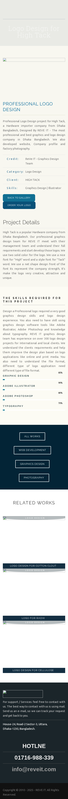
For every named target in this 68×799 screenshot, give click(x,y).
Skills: (12, 188)
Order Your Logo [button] (19, 205)
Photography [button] (34, 477)
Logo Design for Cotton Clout (33, 565)
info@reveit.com (34, 769)
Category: (15, 171)
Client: (13, 179)
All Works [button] (32, 436)
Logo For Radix (33, 618)
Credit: (13, 158)
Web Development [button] (32, 450)
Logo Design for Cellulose (33, 670)
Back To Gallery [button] (19, 197)
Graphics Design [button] (32, 463)
